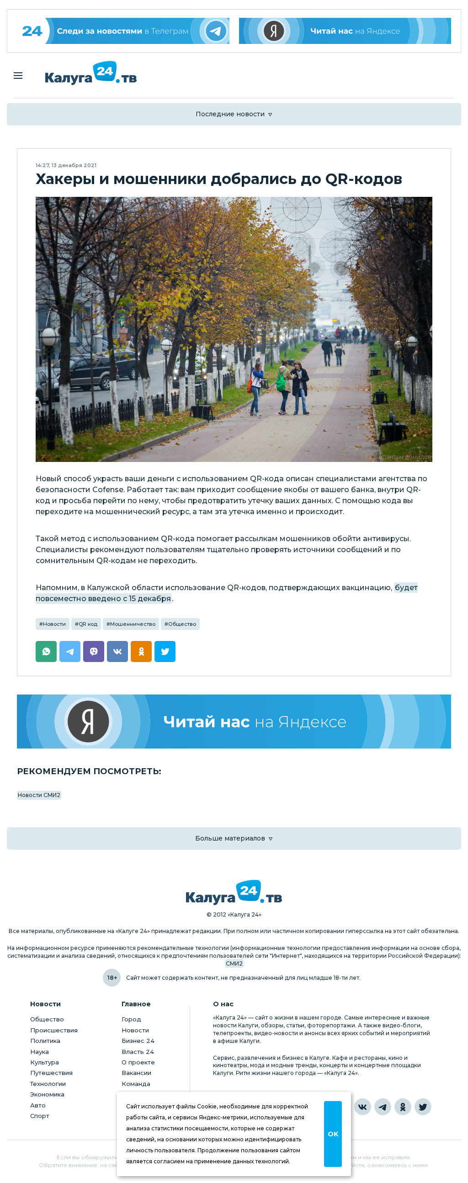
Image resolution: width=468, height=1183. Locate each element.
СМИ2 (234, 963)
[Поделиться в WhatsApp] (46, 651)
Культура (44, 1062)
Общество (182, 624)
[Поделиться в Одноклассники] (141, 651)
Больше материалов (230, 838)
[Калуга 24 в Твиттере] (423, 1106)
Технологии (48, 1083)
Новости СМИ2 (39, 795)
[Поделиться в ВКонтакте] (117, 651)
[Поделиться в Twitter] (165, 651)
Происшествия (54, 1030)
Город (131, 1019)
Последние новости (230, 114)
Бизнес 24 (138, 1040)
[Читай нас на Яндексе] (345, 31)
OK (333, 1134)
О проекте (138, 1062)
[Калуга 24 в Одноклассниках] (402, 1106)
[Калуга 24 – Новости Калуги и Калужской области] (91, 73)
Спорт (39, 1115)
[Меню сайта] (18, 75)
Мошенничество (132, 624)
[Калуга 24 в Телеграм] (123, 31)
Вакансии (136, 1072)
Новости (54, 624)
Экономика (47, 1094)
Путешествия (51, 1072)
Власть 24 (138, 1051)
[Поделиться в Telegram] (69, 651)
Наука (39, 1051)
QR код (88, 624)
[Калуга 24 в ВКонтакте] (362, 1106)
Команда (136, 1083)
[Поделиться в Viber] (93, 651)
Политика (45, 1040)
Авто (38, 1105)
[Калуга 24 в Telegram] (382, 1106)
